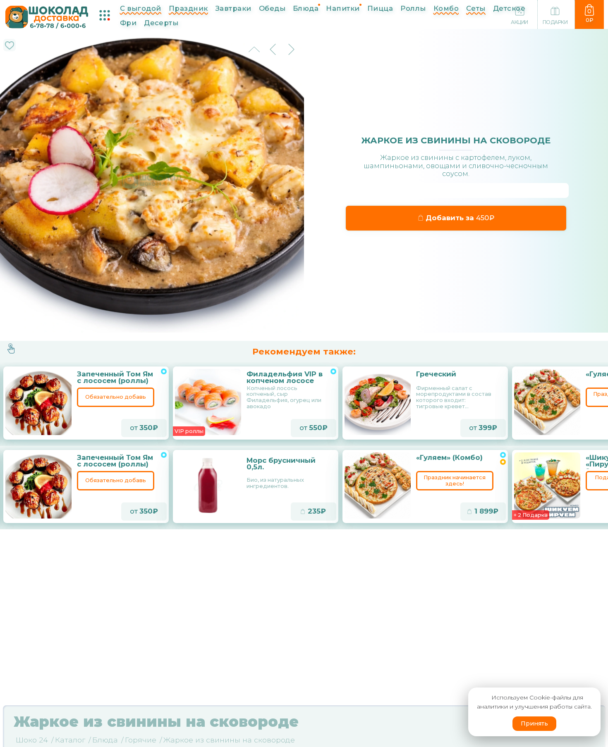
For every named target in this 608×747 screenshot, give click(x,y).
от (141, 427)
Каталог (70, 739)
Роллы (413, 8)
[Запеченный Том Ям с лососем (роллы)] (38, 402)
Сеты (476, 8)
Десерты (161, 23)
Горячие (140, 739)
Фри (128, 23)
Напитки (342, 8)
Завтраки (233, 8)
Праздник (188, 8)
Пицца (380, 8)
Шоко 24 (32, 739)
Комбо (446, 8)
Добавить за (456, 218)
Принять (534, 723)
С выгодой (140, 8)
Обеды (272, 8)
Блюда (305, 8)
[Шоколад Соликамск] (47, 16)
